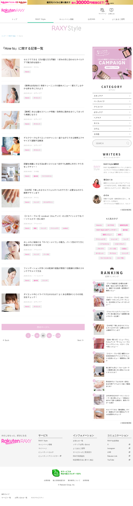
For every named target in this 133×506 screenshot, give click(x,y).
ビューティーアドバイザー (48, 456)
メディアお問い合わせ (81, 444)
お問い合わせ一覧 (21, 498)
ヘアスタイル (104, 244)
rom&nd (65, 228)
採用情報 (86, 480)
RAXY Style (40, 19)
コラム (96, 128)
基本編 (36, 176)
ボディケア (38, 93)
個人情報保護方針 (59, 480)
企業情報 (47, 480)
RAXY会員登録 (113, 441)
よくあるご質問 (118, 19)
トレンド (36, 202)
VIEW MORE (125, 209)
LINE (109, 452)
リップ (125, 239)
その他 (36, 171)
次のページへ (43, 327)
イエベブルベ (119, 244)
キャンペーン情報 (66, 19)
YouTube (110, 460)
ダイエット (37, 98)
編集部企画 (124, 225)
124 (58, 335)
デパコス (113, 253)
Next (80, 340)
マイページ (42, 448)
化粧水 (124, 248)
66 (49, 335)
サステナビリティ (37, 498)
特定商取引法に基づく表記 (83, 460)
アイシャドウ (54, 228)
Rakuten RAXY (13, 11)
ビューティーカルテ (46, 452)
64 (37, 335)
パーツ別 (46, 254)
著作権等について (74, 480)
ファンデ (44, 280)
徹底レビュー (107, 234)
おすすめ (111, 225)
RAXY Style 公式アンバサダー (107, 230)
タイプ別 (120, 258)
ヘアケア (97, 117)
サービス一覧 (6, 498)
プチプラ (100, 248)
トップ (14, 19)
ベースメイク (38, 276)
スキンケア (98, 95)
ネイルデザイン (48, 202)
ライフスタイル (46, 176)
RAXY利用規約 (78, 456)
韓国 (35, 228)
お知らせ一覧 (78, 441)
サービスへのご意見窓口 (82, 452)
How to (27, 72)
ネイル (36, 67)
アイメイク (38, 223)
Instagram (111, 448)
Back (6, 340)
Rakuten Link (112, 456)
